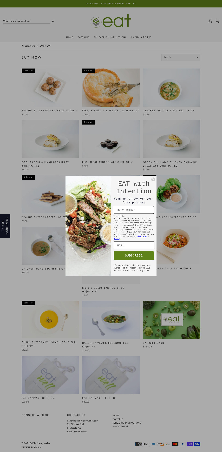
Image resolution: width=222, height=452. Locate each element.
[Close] (153, 179)
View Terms (142, 237)
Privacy (117, 239)
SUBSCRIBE (134, 255)
